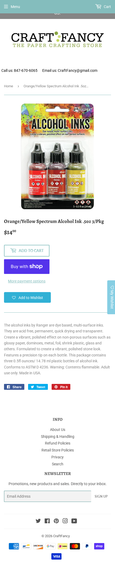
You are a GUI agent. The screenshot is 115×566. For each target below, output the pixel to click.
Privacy (57, 457)
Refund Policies (57, 443)
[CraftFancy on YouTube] (74, 522)
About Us (57, 429)
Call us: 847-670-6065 (19, 70)
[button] (27, 297)
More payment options (26, 281)
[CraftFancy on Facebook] (47, 522)
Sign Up (101, 496)
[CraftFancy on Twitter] (38, 522)
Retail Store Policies (57, 450)
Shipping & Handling (57, 436)
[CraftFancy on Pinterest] (56, 522)
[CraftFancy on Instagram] (65, 522)
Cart (107, 7)
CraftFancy (61, 536)
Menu (15, 7)
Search (57, 464)
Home (8, 86)
